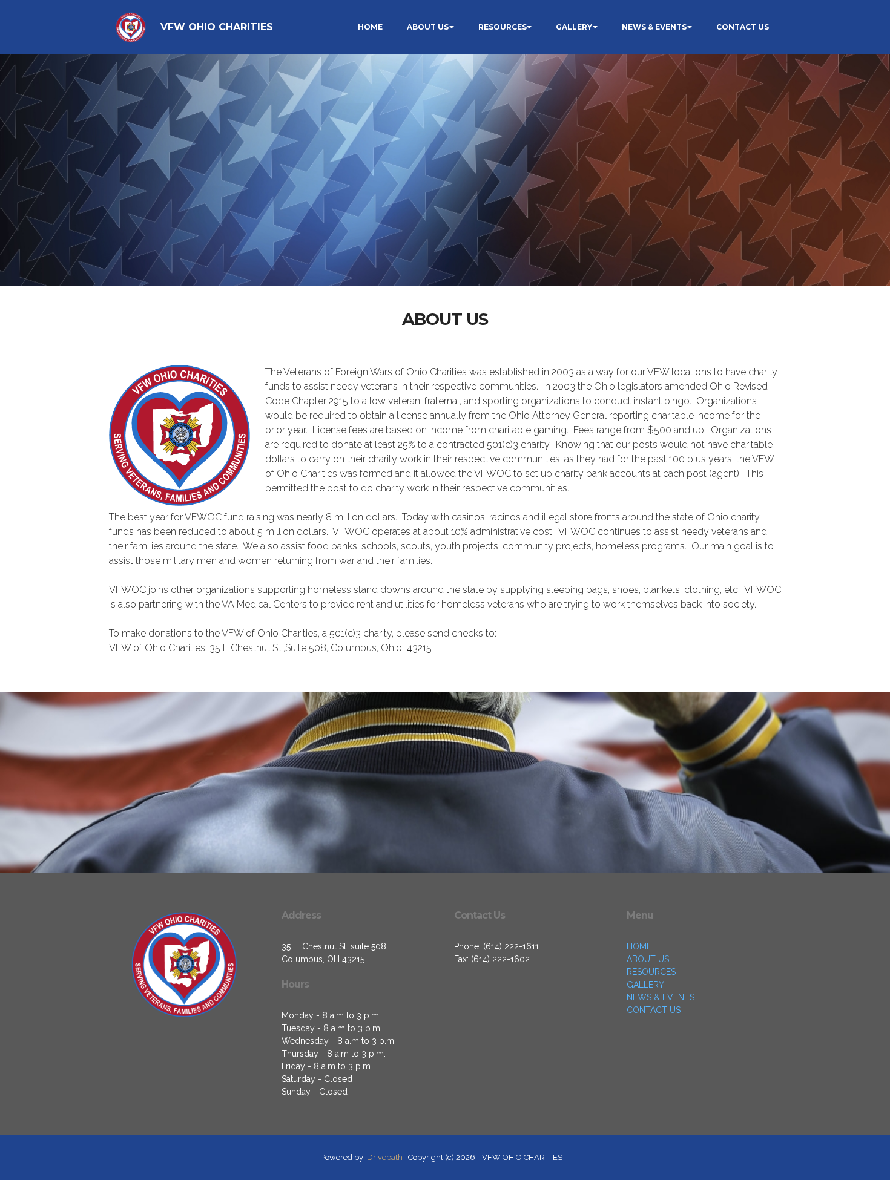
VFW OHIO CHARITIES (216, 27)
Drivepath (385, 1157)
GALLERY (574, 26)
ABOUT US (428, 26)
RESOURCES (502, 26)
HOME (370, 26)
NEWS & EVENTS (654, 26)
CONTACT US (742, 26)
